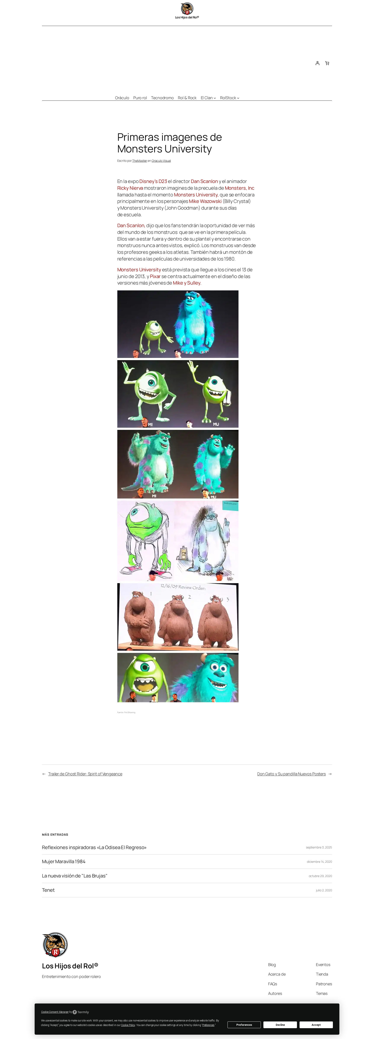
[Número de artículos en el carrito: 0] (327, 63)
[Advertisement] (177, 58)
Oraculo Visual (161, 161)
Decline (280, 1024)
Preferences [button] (208, 1025)
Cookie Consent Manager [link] (55, 1011)
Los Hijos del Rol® (187, 17)
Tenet (48, 890)
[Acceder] (317, 63)
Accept (316, 1024)
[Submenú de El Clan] (215, 98)
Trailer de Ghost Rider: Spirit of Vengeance (85, 773)
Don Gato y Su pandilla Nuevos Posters (291, 773)
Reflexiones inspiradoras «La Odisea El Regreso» (94, 847)
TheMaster (139, 161)
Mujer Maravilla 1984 (63, 861)
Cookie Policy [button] (128, 1025)
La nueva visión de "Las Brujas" (75, 876)
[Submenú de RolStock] (238, 98)
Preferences (244, 1024)
